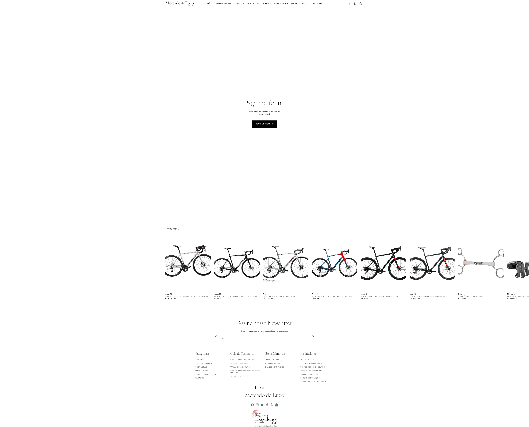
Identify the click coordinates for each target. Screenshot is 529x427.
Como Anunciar (272, 363)
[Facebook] (252, 404)
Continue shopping (264, 124)
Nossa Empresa (307, 360)
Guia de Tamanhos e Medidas (243, 360)
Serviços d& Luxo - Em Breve (208, 374)
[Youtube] (262, 404)
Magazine (199, 378)
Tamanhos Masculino (240, 367)
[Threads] (271, 404)
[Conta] (355, 4)
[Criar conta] (310, 338)
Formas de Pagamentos (311, 371)
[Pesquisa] (349, 4)
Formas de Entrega (309, 374)
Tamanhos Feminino (239, 363)
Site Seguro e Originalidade (313, 381)
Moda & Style (201, 367)
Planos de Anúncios (274, 367)
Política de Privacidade (311, 363)
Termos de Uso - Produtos (312, 367)
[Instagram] (257, 404)
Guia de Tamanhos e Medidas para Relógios (245, 372)
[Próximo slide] (361, 267)
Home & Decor (201, 371)
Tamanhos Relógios (239, 376)
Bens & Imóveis (201, 360)
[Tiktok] (267, 404)
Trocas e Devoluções (310, 378)
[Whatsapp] (276, 404)
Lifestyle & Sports (203, 363)
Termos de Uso (272, 360)
